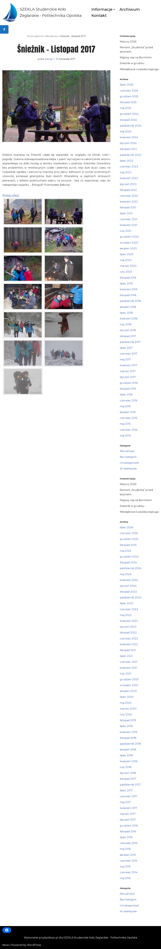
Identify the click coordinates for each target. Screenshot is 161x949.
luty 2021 (125, 230)
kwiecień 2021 (128, 225)
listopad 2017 (128, 336)
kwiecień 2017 (128, 365)
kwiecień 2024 (129, 137)
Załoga (49, 59)
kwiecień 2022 (129, 201)
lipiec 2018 (126, 312)
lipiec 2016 (126, 394)
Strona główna (35, 36)
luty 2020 (126, 271)
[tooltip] (4, 29)
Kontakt (99, 15)
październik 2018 (130, 301)
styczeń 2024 (128, 143)
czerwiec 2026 (129, 90)
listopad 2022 (128, 190)
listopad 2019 (128, 277)
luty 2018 (125, 324)
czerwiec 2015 (128, 417)
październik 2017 (130, 342)
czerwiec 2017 (128, 353)
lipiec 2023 (126, 160)
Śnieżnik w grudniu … (133, 63)
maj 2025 (125, 108)
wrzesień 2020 (129, 242)
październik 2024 (130, 125)
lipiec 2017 (126, 347)
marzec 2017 (128, 371)
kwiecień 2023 (129, 178)
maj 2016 (125, 406)
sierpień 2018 (128, 306)
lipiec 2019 (126, 283)
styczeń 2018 (128, 330)
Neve (5, 944)
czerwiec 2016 (128, 400)
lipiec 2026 (126, 84)
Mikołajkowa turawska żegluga (139, 69)
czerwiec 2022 (129, 195)
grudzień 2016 (129, 382)
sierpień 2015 (128, 412)
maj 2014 (125, 435)
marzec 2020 (128, 265)
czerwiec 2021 (128, 219)
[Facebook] (6, 930)
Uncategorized (129, 462)
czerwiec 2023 (129, 166)
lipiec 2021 (126, 213)
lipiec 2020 (126, 254)
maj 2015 (125, 423)
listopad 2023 (128, 149)
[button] (114, 9)
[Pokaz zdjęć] (10, 195)
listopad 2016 (128, 388)
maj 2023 (125, 172)
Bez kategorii (128, 456)
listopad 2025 (128, 102)
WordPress (34, 944)
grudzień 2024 (129, 113)
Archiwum (129, 9)
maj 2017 (125, 359)
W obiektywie (128, 468)
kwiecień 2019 (128, 289)
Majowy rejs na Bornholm (136, 57)
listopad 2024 (128, 119)
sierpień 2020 (128, 248)
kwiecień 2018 (128, 318)
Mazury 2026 (128, 41)
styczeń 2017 (128, 377)
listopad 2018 (128, 295)
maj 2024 (125, 131)
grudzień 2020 (129, 236)
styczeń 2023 (128, 184)
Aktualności (51, 36)
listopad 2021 (128, 207)
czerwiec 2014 (128, 429)
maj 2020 (126, 260)
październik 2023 (130, 154)
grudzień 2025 (129, 96)
